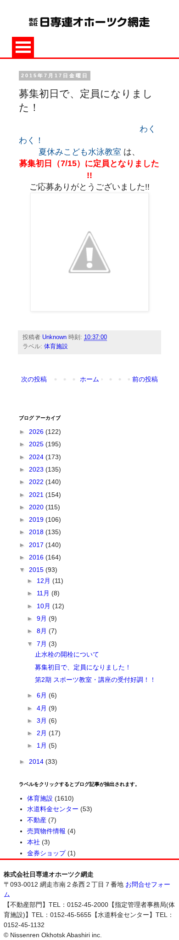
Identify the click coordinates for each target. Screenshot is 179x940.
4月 (43, 708)
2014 (37, 761)
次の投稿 (34, 379)
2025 (37, 444)
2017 (37, 544)
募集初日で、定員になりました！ (83, 667)
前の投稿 (145, 379)
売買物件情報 (46, 831)
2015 (37, 569)
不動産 (36, 820)
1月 (43, 745)
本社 (33, 842)
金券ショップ (46, 853)
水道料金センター (52, 809)
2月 (43, 733)
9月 (43, 618)
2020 (37, 507)
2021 (37, 494)
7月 (43, 643)
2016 (37, 557)
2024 (37, 457)
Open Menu (23, 47)
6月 (43, 695)
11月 (44, 593)
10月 (44, 606)
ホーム (89, 379)
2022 (37, 481)
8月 (43, 630)
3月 (43, 720)
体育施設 (56, 346)
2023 (37, 469)
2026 (37, 431)
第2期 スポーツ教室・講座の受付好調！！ (95, 679)
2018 (37, 532)
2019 (37, 519)
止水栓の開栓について (67, 654)
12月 (44, 580)
